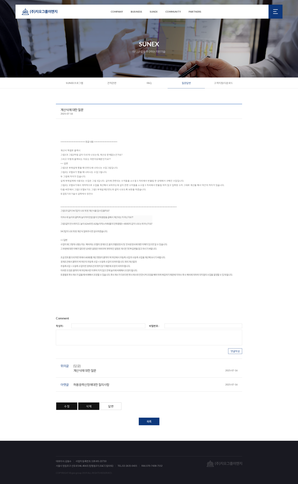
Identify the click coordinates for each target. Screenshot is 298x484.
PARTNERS (195, 11)
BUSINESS (136, 11)
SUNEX (154, 11)
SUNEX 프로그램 (74, 82)
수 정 (66, 406)
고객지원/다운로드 (223, 82)
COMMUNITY (173, 11)
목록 (149, 421)
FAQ (149, 82)
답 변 (110, 406)
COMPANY (117, 11)
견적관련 (111, 82)
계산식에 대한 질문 (155, 370)
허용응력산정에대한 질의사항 (155, 384)
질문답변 (186, 82)
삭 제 (88, 406)
